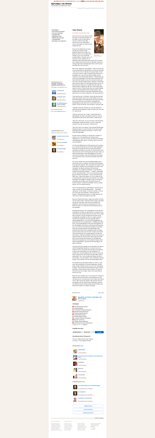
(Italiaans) (81, 321)
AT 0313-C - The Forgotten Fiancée (82, 340)
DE (58, 1)
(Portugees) (82, 318)
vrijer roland (101, 8)
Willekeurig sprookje (58, 37)
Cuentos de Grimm (68, 426)
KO (80, 1)
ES (64, 1)
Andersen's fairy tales (55, 425)
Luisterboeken (56, 39)
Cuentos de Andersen (56, 426)
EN (61, 1)
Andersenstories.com (57, 130)
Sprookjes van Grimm (61, 3)
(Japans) (80, 324)
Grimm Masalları (81, 425)
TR (97, 1)
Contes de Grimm (68, 428)
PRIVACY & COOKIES (99, 418)
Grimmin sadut (67, 427)
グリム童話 (93, 428)
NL (83, 1)
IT (75, 1)
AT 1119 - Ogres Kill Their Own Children (83, 339)
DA (55, 1)
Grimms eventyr (67, 423)
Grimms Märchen (68, 424)
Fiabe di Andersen (55, 428)
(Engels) (78, 308)
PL (86, 1)
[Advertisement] (77, 18)
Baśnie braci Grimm (82, 427)
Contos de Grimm (81, 428)
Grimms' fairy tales (68, 425)
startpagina (87, 8)
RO (91, 1)
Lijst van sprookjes (57, 33)
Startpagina (55, 30)
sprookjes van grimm (95, 8)
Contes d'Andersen (55, 427)
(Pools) (80, 316)
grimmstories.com (81, 8)
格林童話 (93, 426)
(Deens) (81, 313)
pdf (99, 292)
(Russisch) (81, 311)
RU (94, 1)
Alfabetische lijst (56, 36)
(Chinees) (79, 319)
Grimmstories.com (56, 82)
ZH (103, 1)
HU (72, 1)
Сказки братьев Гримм (96, 423)
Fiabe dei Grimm (81, 423)
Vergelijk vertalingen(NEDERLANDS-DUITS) (58, 84)
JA (77, 1)
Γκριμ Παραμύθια (94, 425)
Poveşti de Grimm (81, 430)
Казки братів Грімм (95, 424)
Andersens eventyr (55, 423)
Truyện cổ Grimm (81, 424)
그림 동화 (93, 429)
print (103, 292)
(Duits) (81, 306)
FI (66, 1)
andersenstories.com (55, 421)
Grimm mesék (67, 430)
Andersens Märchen (55, 424)
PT (89, 1)
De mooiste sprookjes (58, 31)
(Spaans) (82, 310)
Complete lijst (56, 34)
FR (69, 1)
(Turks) (80, 314)
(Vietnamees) (83, 323)
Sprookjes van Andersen (59, 41)
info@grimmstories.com (61, 111)
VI (100, 1)
